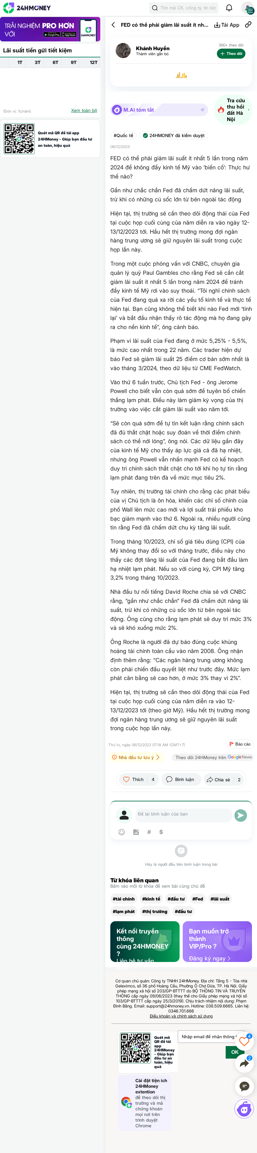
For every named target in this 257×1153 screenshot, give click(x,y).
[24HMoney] (27, 8)
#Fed (197, 898)
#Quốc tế (123, 135)
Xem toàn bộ (84, 110)
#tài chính (124, 898)
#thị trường (154, 911)
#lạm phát (124, 911)
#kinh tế (151, 898)
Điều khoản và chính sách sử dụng (181, 1015)
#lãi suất (220, 898)
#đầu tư (176, 898)
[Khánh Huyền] (123, 51)
